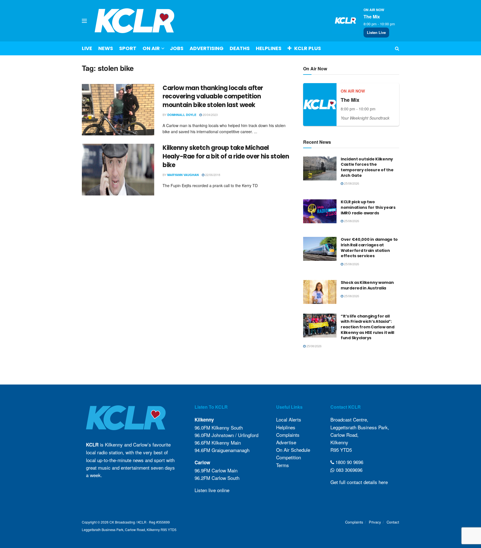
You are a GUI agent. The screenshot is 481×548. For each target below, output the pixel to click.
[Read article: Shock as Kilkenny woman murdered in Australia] (320, 292)
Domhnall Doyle (181, 115)
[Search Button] (397, 48)
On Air (151, 48)
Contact (393, 522)
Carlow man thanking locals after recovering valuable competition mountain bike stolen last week (213, 97)
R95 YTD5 (341, 449)
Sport (127, 48)
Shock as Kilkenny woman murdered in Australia (367, 285)
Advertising (207, 48)
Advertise (286, 442)
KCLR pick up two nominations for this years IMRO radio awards (368, 207)
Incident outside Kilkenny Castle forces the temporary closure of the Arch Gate (367, 167)
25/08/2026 (351, 183)
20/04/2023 (210, 114)
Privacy (375, 522)
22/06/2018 (212, 174)
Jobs (176, 48)
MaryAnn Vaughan (183, 175)
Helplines (268, 48)
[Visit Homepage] (135, 20)
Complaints (288, 434)
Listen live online (212, 490)
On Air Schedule (293, 449)
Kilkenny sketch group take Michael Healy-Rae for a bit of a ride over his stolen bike (226, 156)
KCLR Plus (307, 48)
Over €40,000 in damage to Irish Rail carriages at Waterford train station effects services (369, 248)
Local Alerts (288, 419)
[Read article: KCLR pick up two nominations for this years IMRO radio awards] (320, 211)
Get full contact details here (359, 481)
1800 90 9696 (348, 461)
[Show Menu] (84, 21)
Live (87, 48)
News (105, 48)
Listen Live (376, 32)
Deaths (240, 48)
